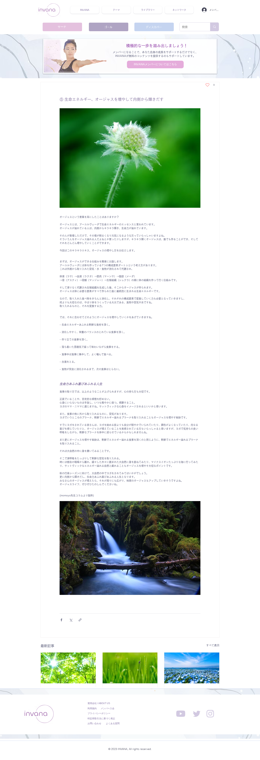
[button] (116, 10)
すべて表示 (212, 645)
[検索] (214, 27)
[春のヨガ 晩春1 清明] (191, 668)
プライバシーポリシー (99, 713)
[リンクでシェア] (80, 620)
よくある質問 (113, 723)
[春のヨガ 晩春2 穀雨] (130, 668)
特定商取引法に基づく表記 (101, 718)
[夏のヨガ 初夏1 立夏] (68, 668)
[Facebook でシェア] (61, 620)
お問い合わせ (94, 723)
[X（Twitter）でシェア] (71, 620)
